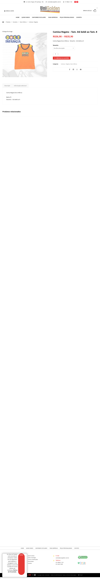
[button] (75, 2)
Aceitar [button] (21, 555)
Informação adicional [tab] (20, 86)
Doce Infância (73, 64)
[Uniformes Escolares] (50, 9)
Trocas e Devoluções (33, 559)
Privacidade (31, 561)
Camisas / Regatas (65, 64)
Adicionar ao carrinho (62, 58)
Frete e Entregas (32, 557)
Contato (30, 563)
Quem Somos (31, 556)
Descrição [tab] (7, 86)
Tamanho (55, 45)
